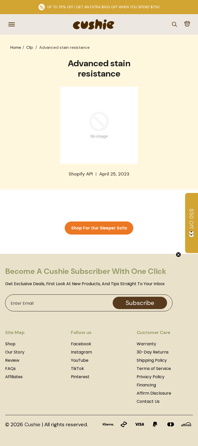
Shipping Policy (152, 360)
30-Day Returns (153, 352)
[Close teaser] (183, 254)
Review (12, 360)
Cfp (29, 47)
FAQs (10, 368)
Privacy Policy (150, 377)
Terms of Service (154, 368)
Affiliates (14, 377)
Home (15, 47)
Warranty (146, 344)
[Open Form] (18, 428)
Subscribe (140, 303)
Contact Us (148, 401)
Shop (10, 344)
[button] (187, 24)
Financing (146, 385)
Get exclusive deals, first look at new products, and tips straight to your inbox (85, 284)
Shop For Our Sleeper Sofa (99, 228)
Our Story (14, 352)
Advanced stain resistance (64, 47)
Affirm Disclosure (154, 393)
